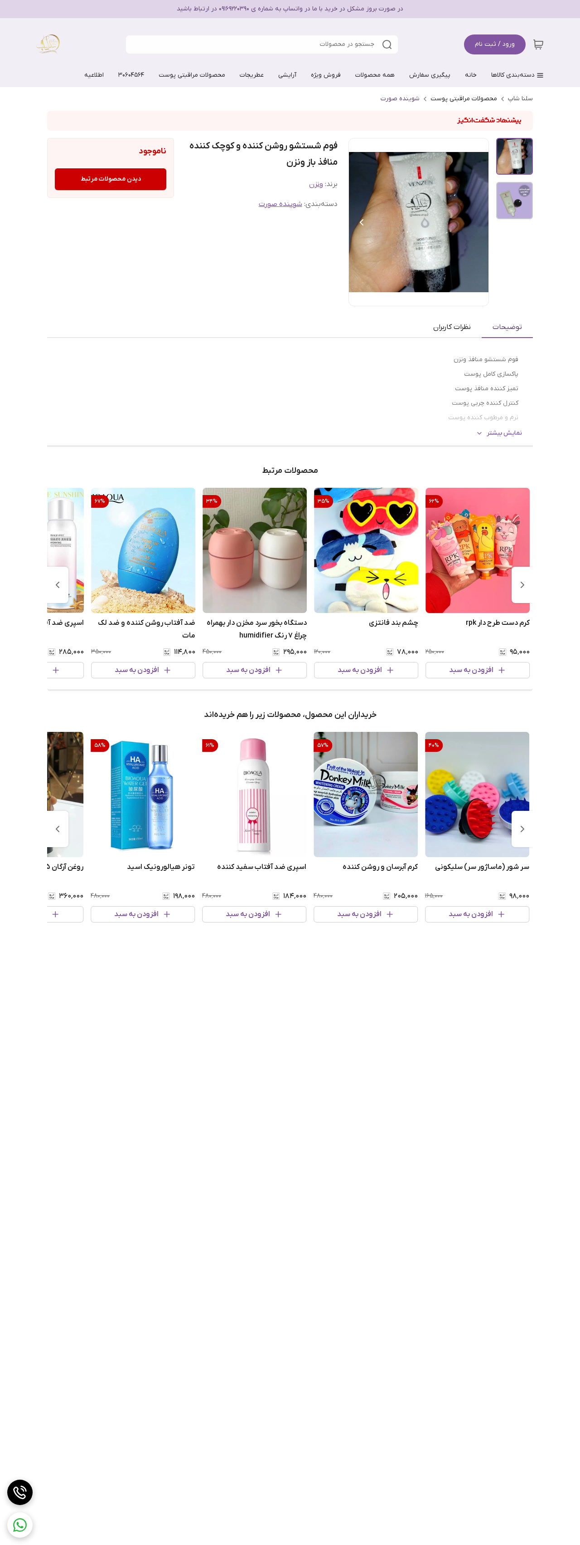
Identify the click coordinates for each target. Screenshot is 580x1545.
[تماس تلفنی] (20, 1492)
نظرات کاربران (452, 327)
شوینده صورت (400, 98)
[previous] (522, 585)
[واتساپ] (20, 1525)
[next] (57, 585)
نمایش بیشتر (504, 433)
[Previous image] (361, 222)
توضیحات (507, 327)
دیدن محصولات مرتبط (111, 179)
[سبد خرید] (538, 44)
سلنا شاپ (520, 98)
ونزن (316, 184)
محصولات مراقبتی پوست (463, 98)
